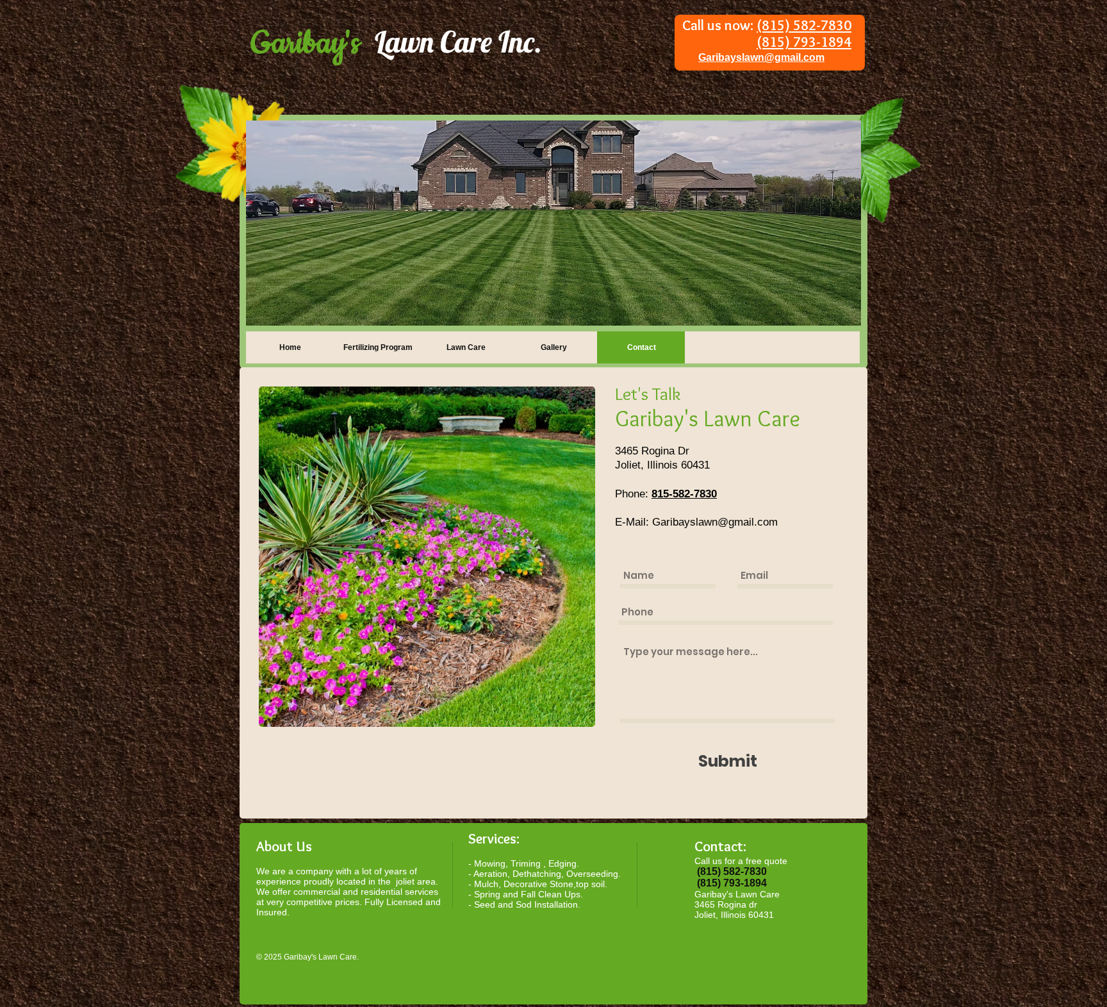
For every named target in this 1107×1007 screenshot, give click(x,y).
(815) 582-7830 (804, 25)
